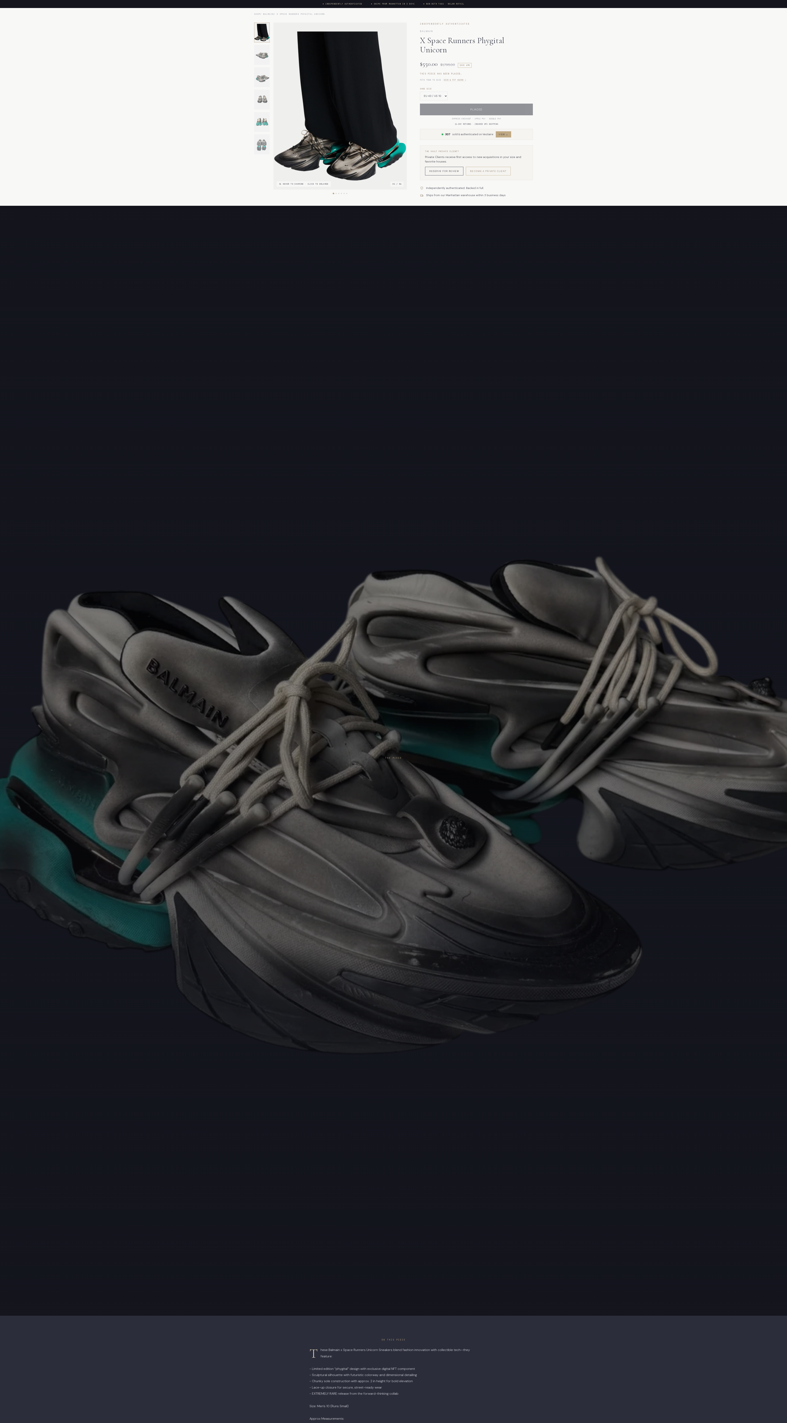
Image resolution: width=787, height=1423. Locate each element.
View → (503, 134)
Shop (257, 14)
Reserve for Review (444, 171)
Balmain (268, 14)
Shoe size (426, 89)
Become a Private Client (488, 171)
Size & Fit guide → (455, 80)
